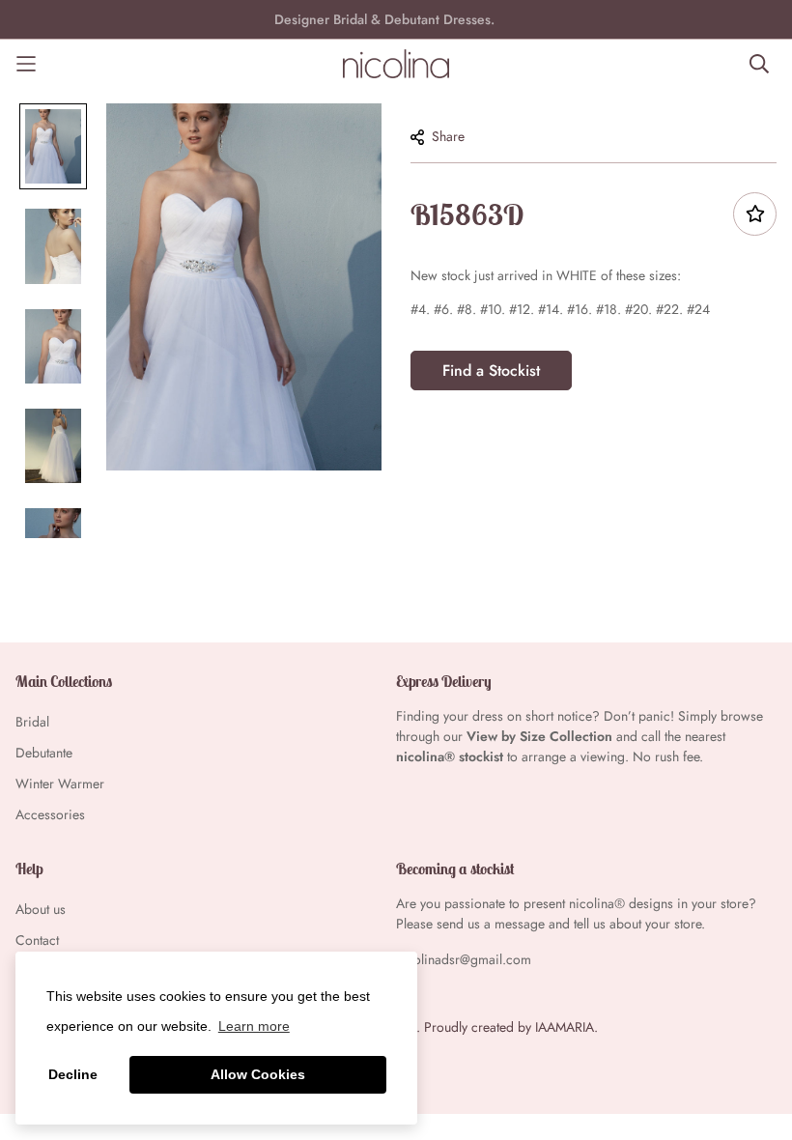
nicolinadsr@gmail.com (463, 959)
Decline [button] (73, 1074)
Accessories (50, 814)
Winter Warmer (59, 783)
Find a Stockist (491, 370)
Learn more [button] (254, 1026)
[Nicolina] (396, 63)
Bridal (32, 721)
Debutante (43, 752)
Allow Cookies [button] (258, 1074)
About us (40, 909)
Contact (37, 940)
